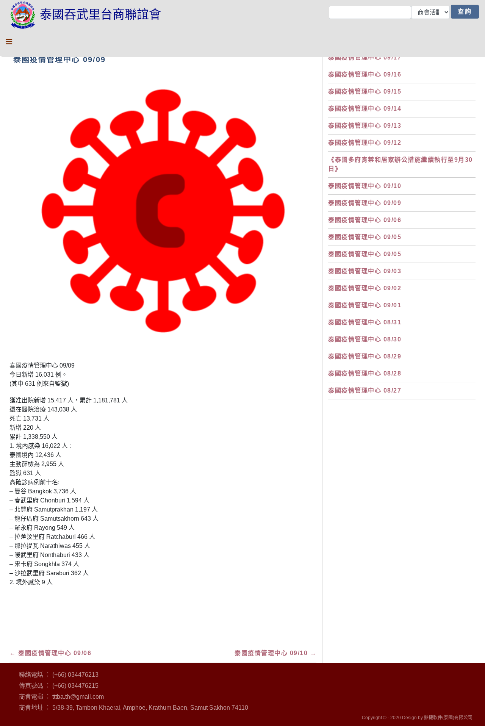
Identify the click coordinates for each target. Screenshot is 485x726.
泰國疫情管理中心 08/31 (364, 322)
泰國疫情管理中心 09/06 (50, 653)
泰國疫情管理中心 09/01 (364, 305)
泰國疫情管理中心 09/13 (364, 125)
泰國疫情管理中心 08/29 (364, 356)
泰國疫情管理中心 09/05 (364, 237)
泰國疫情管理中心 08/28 (364, 373)
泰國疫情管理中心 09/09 (364, 203)
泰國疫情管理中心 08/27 (364, 390)
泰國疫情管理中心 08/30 (364, 339)
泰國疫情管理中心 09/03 (364, 271)
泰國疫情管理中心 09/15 (364, 91)
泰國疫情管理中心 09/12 (364, 142)
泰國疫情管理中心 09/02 (364, 288)
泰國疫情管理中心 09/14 (364, 108)
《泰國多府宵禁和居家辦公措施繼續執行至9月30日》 (400, 164)
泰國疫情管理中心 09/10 (275, 653)
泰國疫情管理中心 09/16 (364, 74)
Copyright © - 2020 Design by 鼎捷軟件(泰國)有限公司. (418, 717)
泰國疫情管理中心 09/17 (364, 57)
